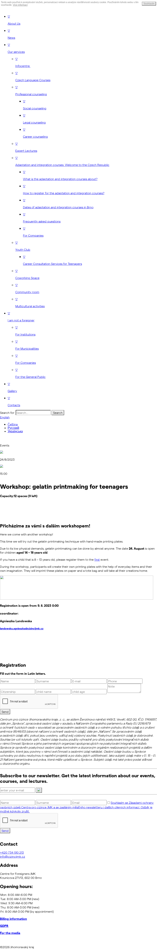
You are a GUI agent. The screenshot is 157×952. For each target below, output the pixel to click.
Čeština (13, 424)
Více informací (20, 5)
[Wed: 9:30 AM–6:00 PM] (78, 903)
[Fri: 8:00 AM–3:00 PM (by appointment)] (78, 911)
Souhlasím (149, 3)
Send (5, 712)
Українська (15, 431)
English (5, 417)
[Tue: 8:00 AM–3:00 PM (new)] (78, 899)
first (97, 559)
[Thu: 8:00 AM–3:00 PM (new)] (78, 907)
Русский (13, 427)
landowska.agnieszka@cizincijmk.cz (21, 628)
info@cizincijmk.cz (12, 856)
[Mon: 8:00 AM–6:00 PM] (78, 895)
